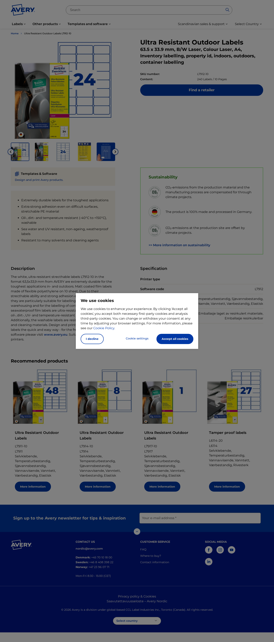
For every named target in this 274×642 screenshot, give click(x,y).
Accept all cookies (175, 339)
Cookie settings (137, 338)
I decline (92, 339)
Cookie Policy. (104, 328)
